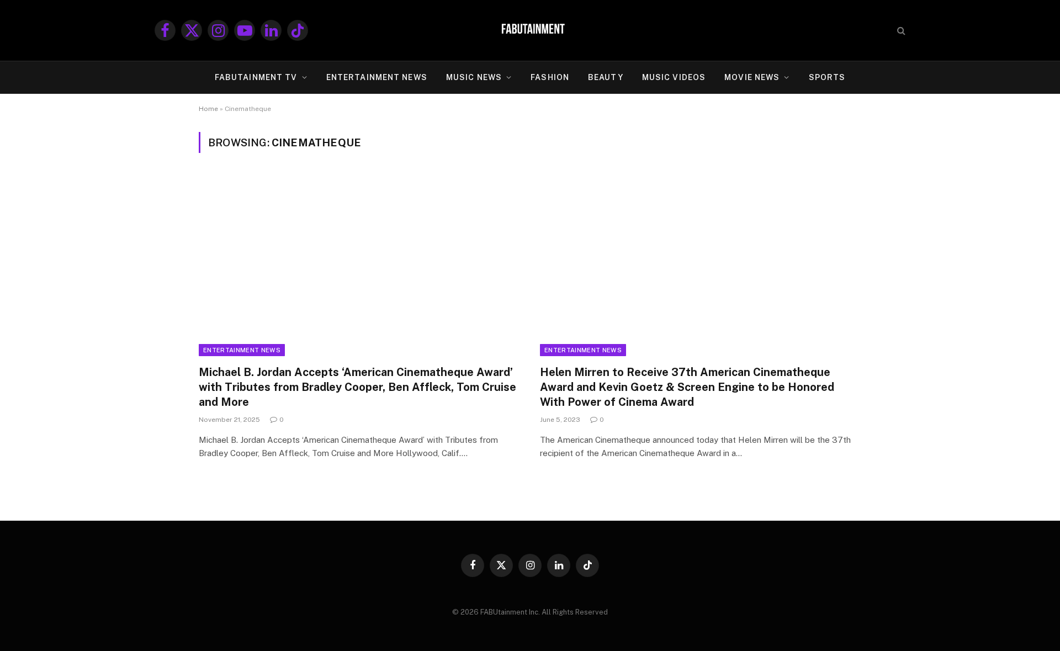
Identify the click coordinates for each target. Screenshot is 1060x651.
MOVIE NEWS (752, 77)
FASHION (550, 77)
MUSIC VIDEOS (674, 77)
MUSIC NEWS (474, 77)
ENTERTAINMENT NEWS (376, 77)
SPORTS (827, 77)
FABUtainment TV (256, 77)
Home (208, 109)
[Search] (900, 30)
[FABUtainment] (530, 30)
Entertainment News (241, 350)
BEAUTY (605, 77)
